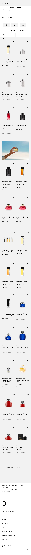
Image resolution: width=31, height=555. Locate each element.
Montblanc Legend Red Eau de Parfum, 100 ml (8, 413)
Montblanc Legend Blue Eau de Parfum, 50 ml (8, 346)
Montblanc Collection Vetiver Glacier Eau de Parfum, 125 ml (21, 252)
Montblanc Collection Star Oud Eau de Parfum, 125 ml (21, 183)
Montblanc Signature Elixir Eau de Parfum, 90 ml (8, 217)
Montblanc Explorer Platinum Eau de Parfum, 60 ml (7, 380)
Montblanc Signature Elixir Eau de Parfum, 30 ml (8, 127)
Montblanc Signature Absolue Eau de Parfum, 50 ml (22, 380)
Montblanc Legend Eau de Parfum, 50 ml (22, 446)
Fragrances (4, 14)
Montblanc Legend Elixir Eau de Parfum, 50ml (8, 93)
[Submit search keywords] (2, 10)
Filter (3, 34)
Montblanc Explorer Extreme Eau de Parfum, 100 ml (7, 183)
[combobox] (15, 10)
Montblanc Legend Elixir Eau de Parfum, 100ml (22, 93)
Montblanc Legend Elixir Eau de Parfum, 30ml (22, 60)
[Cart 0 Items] (28, 8)
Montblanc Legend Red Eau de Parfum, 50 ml (8, 446)
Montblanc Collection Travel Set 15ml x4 (7, 251)
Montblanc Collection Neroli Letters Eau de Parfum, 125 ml (7, 61)
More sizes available (20, 66)
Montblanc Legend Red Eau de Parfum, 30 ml (22, 413)
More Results (15, 472)
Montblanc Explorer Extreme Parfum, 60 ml (22, 126)
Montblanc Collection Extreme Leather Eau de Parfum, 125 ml (22, 283)
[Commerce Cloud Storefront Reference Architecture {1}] (16, 7)
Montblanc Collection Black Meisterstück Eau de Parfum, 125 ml (8, 314)
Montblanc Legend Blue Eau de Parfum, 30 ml (22, 313)
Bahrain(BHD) (7, 545)
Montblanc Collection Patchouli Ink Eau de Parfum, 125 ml (7, 283)
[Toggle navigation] (3, 7)
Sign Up (15, 495)
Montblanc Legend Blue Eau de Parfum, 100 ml (22, 346)
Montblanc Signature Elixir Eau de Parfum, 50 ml (22, 217)
